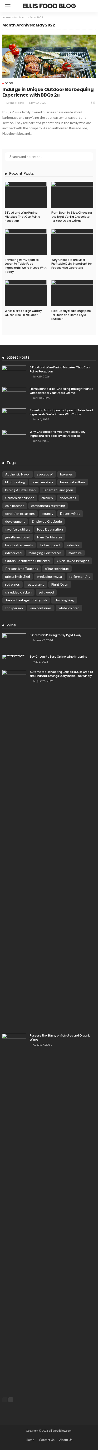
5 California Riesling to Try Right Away (55, 635)
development (15, 521)
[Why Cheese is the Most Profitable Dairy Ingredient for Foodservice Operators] (72, 242)
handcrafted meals (19, 545)
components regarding (48, 506)
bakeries (66, 474)
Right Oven (59, 584)
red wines (12, 584)
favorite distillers (17, 529)
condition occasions (20, 513)
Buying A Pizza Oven (20, 490)
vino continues (41, 608)
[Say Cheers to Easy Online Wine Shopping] (14, 657)
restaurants (35, 584)
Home (6, 17)
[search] (92, 6)
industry (73, 545)
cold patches (14, 506)
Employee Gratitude (47, 521)
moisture (75, 553)
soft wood (46, 592)
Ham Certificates (49, 537)
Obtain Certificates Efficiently (27, 561)
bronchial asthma (72, 482)
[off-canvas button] (7, 6)
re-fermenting (79, 576)
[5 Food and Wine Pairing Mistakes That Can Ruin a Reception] (26, 195)
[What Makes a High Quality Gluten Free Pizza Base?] (26, 293)
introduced (13, 553)
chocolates (68, 498)
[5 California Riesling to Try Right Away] (14, 641)
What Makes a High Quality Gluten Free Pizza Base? (23, 313)
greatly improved (17, 537)
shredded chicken (18, 592)
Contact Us (46, 1440)
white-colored (69, 608)
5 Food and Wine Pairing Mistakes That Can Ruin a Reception (22, 217)
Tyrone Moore (14, 102)
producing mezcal (50, 576)
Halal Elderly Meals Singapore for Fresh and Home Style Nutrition (71, 315)
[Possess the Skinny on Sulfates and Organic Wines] (14, 1212)
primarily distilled (17, 576)
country (47, 513)
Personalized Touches (21, 569)
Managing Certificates (45, 553)
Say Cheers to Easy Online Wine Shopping (58, 657)
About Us (65, 1440)
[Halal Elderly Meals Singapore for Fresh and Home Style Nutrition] (72, 293)
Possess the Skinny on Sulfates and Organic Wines (60, 1037)
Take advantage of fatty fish (26, 600)
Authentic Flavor (17, 474)
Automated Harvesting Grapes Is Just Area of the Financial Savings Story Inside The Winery (61, 674)
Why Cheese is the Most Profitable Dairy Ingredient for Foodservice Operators (71, 264)
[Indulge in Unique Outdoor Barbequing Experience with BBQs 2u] (49, 56)
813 (93, 102)
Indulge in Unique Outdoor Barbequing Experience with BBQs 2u (47, 92)
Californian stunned (19, 498)
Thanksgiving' (64, 600)
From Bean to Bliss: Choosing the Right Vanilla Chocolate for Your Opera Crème (71, 217)
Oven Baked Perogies (73, 561)
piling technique (57, 569)
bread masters (42, 482)
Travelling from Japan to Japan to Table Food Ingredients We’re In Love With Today (25, 266)
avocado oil (45, 474)
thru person (14, 608)
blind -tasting (15, 482)
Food (9, 83)
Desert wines (70, 513)
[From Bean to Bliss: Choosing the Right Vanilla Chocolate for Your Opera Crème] (72, 195)
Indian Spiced (50, 545)
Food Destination (50, 529)
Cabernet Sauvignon (58, 490)
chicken (47, 498)
